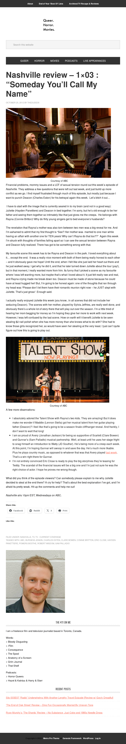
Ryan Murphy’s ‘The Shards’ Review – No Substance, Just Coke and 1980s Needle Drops (54, 712)
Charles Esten (52, 540)
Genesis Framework (72, 738)
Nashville (25, 536)
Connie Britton (85, 540)
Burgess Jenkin (34, 540)
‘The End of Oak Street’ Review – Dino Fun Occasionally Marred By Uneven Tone (49, 705)
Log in (98, 738)
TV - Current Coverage (48, 536)
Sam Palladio (62, 543)
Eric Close (100, 540)
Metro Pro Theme (51, 738)
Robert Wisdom (45, 543)
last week (111, 452)
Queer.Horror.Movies (63, 25)
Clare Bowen (68, 540)
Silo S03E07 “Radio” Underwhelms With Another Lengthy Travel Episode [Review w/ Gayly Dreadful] (59, 697)
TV (33, 536)
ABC (22, 540)
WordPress (88, 738)
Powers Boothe (27, 543)
